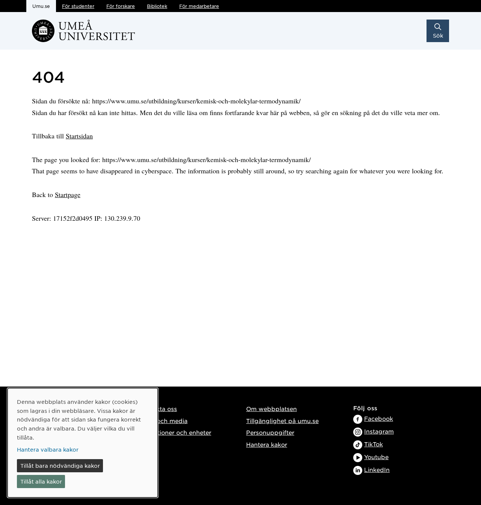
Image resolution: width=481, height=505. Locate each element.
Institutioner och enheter (175, 432)
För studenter (78, 6)
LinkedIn (377, 469)
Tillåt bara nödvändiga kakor (60, 465)
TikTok (373, 443)
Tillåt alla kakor (41, 481)
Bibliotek (157, 6)
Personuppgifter (270, 432)
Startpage (67, 194)
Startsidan (79, 135)
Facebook (378, 418)
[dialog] (83, 442)
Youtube (376, 456)
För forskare (120, 6)
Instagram (379, 431)
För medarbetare (199, 6)
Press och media (163, 420)
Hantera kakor (266, 444)
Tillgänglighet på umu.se (282, 420)
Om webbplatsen (271, 408)
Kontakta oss (158, 408)
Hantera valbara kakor (48, 449)
